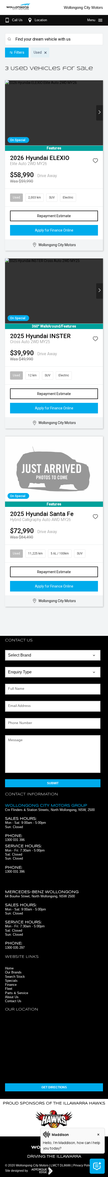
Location (41, 20)
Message (15, 740)
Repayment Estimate (54, 216)
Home (9, 968)
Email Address (19, 706)
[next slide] (99, 113)
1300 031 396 (15, 840)
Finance (11, 985)
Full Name (16, 688)
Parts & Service (16, 993)
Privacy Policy (82, 1165)
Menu (91, 20)
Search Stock (15, 976)
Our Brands (13, 972)
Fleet (8, 989)
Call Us (17, 20)
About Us (12, 997)
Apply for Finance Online (54, 230)
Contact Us (13, 1001)
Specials (11, 981)
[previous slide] (8, 113)
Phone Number (20, 723)
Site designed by (17, 1170)
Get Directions (54, 1087)
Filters (19, 52)
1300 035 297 (15, 948)
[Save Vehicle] (95, 161)
